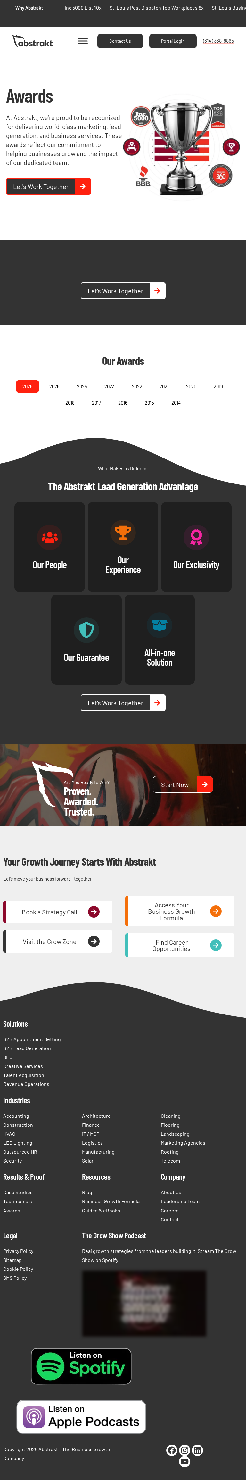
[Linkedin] (197, 1450)
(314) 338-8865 (218, 41)
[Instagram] (184, 1450)
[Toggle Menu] (83, 41)
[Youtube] (184, 1461)
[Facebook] (171, 1450)
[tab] (27, 386)
